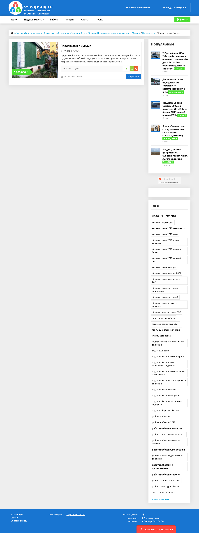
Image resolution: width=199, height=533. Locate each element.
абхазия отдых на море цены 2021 (166, 280)
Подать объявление (139, 7)
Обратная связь (19, 520)
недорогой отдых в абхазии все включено (168, 343)
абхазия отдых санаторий (165, 297)
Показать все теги (160, 498)
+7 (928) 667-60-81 (75, 514)
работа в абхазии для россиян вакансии (167, 457)
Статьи (85, 19)
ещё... (100, 19)
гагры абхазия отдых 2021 (165, 323)
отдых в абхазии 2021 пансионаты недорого (163, 364)
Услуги (70, 19)
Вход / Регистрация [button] (175, 7)
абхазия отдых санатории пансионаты (165, 289)
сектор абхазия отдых (163, 492)
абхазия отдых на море (164, 267)
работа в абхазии (161, 416)
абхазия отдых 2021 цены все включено (167, 241)
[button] (156, 529)
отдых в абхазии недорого (165, 395)
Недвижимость (33, 19)
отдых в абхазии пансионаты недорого (167, 403)
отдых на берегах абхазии (165, 410)
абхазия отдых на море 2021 (166, 273)
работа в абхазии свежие (166, 474)
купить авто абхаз (161, 335)
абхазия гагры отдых (162, 222)
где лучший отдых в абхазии (166, 329)
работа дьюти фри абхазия (166, 486)
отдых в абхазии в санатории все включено (169, 382)
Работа (54, 19)
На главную (17, 514)
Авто (14, 19)
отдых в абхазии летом (164, 389)
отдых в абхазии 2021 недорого (168, 356)
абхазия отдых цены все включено (164, 304)
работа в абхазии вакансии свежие (166, 442)
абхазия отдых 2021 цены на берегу (166, 250)
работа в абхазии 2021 (163, 422)
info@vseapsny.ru (151, 518)
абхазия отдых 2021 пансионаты (168, 228)
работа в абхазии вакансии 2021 (168, 434)
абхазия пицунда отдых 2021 (166, 312)
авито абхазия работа (163, 318)
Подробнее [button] (133, 76)
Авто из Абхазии (164, 216)
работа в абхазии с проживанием (162, 466)
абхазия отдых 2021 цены (165, 234)
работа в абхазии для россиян (168, 449)
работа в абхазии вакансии (167, 428)
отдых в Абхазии (160, 350)
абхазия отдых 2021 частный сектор (166, 260)
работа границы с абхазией (166, 480)
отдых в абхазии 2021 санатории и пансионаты (168, 373)
